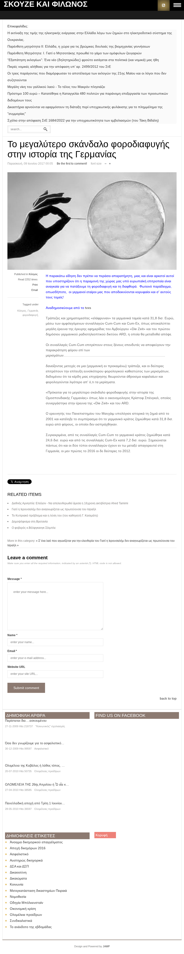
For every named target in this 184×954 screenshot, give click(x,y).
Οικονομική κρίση (23, 909)
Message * (14, 579)
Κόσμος (33, 274)
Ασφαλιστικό (41, 748)
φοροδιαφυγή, (31, 315)
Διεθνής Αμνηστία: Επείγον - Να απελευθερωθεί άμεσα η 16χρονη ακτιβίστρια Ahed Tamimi (70, 503)
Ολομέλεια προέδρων (26, 915)
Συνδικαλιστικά (21, 921)
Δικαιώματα (18, 878)
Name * (12, 635)
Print (35, 284)
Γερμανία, (33, 310)
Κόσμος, (22, 310)
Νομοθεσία (18, 897)
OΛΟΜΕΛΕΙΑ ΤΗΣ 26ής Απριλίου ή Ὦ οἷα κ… (37, 784)
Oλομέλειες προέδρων (47, 771)
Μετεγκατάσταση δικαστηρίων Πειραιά (38, 890)
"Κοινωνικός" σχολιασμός (50, 726)
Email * (12, 651)
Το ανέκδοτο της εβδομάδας (31, 927)
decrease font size (105, 162)
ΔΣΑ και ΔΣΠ (19, 866)
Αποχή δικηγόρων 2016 (28, 848)
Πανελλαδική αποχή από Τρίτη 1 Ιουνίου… (35, 803)
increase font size (110, 162)
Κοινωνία (16, 884)
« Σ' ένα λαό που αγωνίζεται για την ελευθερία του (67, 540)
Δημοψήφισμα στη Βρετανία (30, 521)
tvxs (87, 308)
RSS (164, 5)
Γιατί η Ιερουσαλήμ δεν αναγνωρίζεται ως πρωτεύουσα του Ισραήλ (54, 509)
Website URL (16, 667)
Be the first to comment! (72, 163)
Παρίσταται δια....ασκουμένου (25, 720)
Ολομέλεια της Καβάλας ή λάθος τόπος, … (35, 765)
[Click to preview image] (92, 269)
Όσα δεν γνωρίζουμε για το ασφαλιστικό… (34, 743)
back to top (168, 698)
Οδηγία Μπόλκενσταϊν (26, 903)
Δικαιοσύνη (18, 872)
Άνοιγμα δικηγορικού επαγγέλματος (36, 842)
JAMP (106, 946)
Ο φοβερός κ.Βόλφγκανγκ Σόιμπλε (34, 527)
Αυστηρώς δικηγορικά (26, 860)
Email (34, 290)
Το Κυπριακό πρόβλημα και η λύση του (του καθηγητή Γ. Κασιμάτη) (55, 515)
